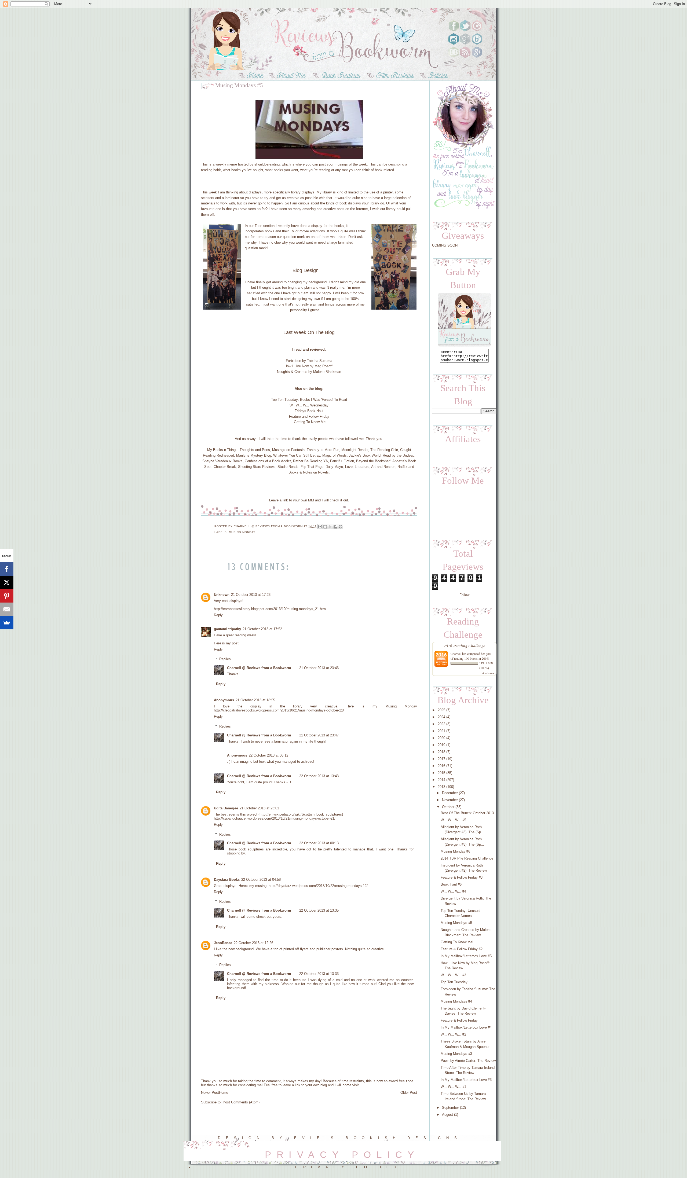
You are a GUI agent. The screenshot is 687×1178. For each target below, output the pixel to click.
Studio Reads (287, 467)
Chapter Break (225, 467)
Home (223, 1093)
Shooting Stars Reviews (256, 467)
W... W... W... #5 (453, 820)
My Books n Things (222, 450)
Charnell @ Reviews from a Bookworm (259, 668)
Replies (225, 659)
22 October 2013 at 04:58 (261, 880)
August (447, 1115)
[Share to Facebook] (335, 526)
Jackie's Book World (365, 455)
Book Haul (315, 411)
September (450, 1108)
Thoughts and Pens (255, 450)
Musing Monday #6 (455, 851)
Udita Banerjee (226, 808)
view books (488, 673)
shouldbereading (267, 164)
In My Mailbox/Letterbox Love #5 (466, 956)
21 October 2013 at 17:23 (251, 595)
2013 (441, 787)
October (448, 807)
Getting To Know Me (310, 422)
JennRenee (223, 943)
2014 (441, 780)
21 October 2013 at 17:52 (262, 629)
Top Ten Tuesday (284, 400)
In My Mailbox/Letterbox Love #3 (466, 1080)
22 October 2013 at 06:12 (268, 755)
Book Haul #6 (451, 884)
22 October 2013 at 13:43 (319, 776)
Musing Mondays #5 (456, 923)
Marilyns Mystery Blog (253, 455)
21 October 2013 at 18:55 (255, 700)
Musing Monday (242, 532)
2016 (441, 766)
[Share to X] (330, 526)
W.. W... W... (299, 405)
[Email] (6, 609)
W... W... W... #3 (453, 975)
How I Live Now (296, 366)
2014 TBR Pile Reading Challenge (467, 858)
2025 (441, 710)
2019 (441, 745)
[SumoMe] (6, 622)
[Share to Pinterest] (340, 526)
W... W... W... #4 (453, 891)
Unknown (221, 595)
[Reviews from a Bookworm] (464, 346)
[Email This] (320, 526)
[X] (6, 582)
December (450, 793)
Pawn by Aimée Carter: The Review (468, 1061)
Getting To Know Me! (457, 942)
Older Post (408, 1093)
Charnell (456, 653)
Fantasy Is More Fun (323, 450)
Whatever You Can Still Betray (296, 455)
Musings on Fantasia (288, 450)
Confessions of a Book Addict (268, 461)
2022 (441, 724)
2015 (441, 773)
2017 (441, 759)
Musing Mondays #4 (456, 1001)
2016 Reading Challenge (464, 645)
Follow (464, 595)
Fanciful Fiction (342, 461)
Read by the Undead (398, 455)
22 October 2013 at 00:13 (319, 843)
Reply (218, 615)
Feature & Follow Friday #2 (462, 949)
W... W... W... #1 (453, 1087)
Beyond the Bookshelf (373, 461)
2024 (441, 717)
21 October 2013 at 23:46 (319, 668)
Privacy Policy (349, 1167)
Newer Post (210, 1093)
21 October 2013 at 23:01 (259, 808)
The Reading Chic (384, 450)
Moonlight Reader (354, 450)
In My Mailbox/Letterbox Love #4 (466, 1027)
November (450, 800)
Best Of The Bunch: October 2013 (467, 813)
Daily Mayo (334, 467)
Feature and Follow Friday (309, 416)
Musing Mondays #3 (456, 1054)
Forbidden (293, 361)
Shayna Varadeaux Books (222, 461)
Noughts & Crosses (292, 372)
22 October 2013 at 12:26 (253, 943)
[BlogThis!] (325, 526)
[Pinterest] (6, 596)
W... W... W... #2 (453, 1034)
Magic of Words (334, 455)
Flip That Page (312, 467)
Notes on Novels (316, 472)
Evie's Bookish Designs (378, 1138)
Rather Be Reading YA (310, 461)
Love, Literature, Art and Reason (370, 467)
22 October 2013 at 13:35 (319, 910)
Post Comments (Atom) (241, 1102)
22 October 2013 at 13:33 (319, 974)
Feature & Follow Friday (459, 1020)
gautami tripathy (227, 629)
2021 (441, 731)
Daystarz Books (227, 880)
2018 (441, 752)
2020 (441, 738)
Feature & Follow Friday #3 (462, 877)
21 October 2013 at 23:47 (319, 735)
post (235, 643)
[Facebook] (6, 569)
